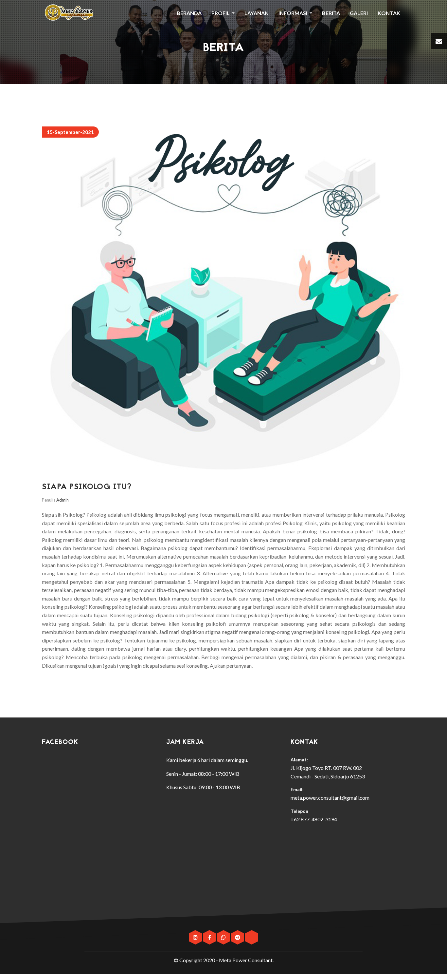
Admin (62, 500)
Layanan (256, 13)
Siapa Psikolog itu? (87, 487)
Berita (331, 13)
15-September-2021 (70, 132)
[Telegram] (238, 937)
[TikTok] (251, 937)
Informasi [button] (293, 13)
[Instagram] (196, 937)
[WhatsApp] (224, 937)
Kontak (389, 13)
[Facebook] (210, 937)
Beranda (189, 13)
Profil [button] (221, 13)
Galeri (359, 13)
